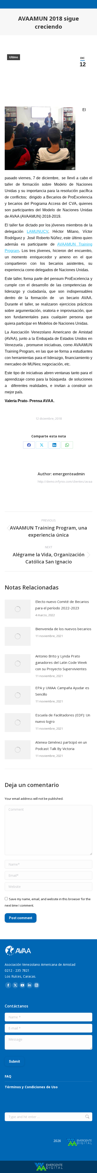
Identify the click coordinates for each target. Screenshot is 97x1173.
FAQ (8, 1076)
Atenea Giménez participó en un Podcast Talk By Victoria (61, 745)
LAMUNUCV (37, 231)
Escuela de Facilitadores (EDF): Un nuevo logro (62, 718)
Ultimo (13, 57)
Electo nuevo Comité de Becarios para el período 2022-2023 (62, 604)
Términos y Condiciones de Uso (31, 1087)
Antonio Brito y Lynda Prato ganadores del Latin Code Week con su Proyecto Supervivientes (61, 662)
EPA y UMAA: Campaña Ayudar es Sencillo (62, 691)
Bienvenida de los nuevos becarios (63, 628)
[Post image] (18, 609)
